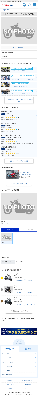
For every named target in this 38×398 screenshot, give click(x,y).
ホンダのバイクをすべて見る (19, 183)
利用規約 (9, 380)
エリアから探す (6, 370)
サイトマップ (28, 388)
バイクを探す (19, 280)
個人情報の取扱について (28, 380)
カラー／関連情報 (28, 229)
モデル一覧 (10, 229)
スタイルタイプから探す (8, 362)
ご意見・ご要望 (10, 384)
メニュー (34, 6)
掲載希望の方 (28, 384)
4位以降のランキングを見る (19, 311)
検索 (24, 6)
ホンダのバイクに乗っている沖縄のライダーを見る (19, 100)
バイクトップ (5, 353)
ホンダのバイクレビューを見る (19, 161)
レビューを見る (31, 280)
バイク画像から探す (7, 374)
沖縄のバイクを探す (9, 349)
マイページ (30, 6)
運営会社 (9, 388)
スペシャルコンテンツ (28, 349)
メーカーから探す (6, 357)
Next (34, 174)
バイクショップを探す (7, 366)
